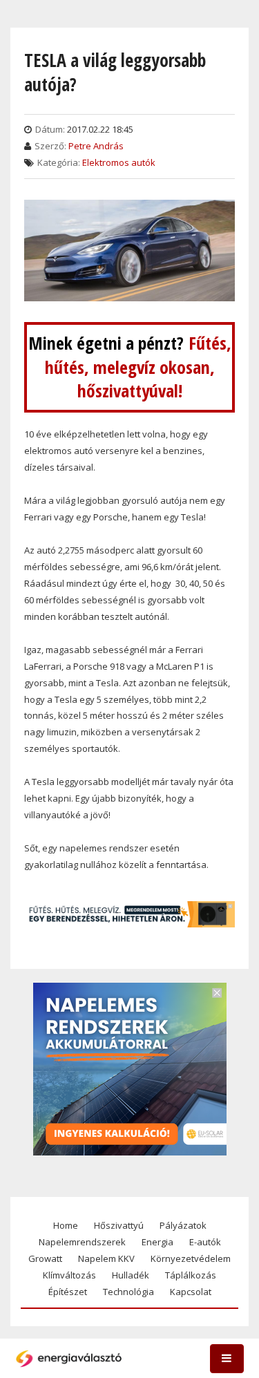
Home (65, 1225)
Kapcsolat (190, 1291)
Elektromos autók (118, 162)
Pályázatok (183, 1225)
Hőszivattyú (119, 1225)
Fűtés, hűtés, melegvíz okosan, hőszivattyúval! (138, 366)
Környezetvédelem (191, 1258)
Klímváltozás (69, 1275)
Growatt (45, 1258)
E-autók (205, 1242)
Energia (157, 1242)
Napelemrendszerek (82, 1242)
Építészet (67, 1291)
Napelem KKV (106, 1258)
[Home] (68, 1358)
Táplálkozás (190, 1275)
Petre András (96, 146)
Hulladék (130, 1275)
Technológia (128, 1291)
